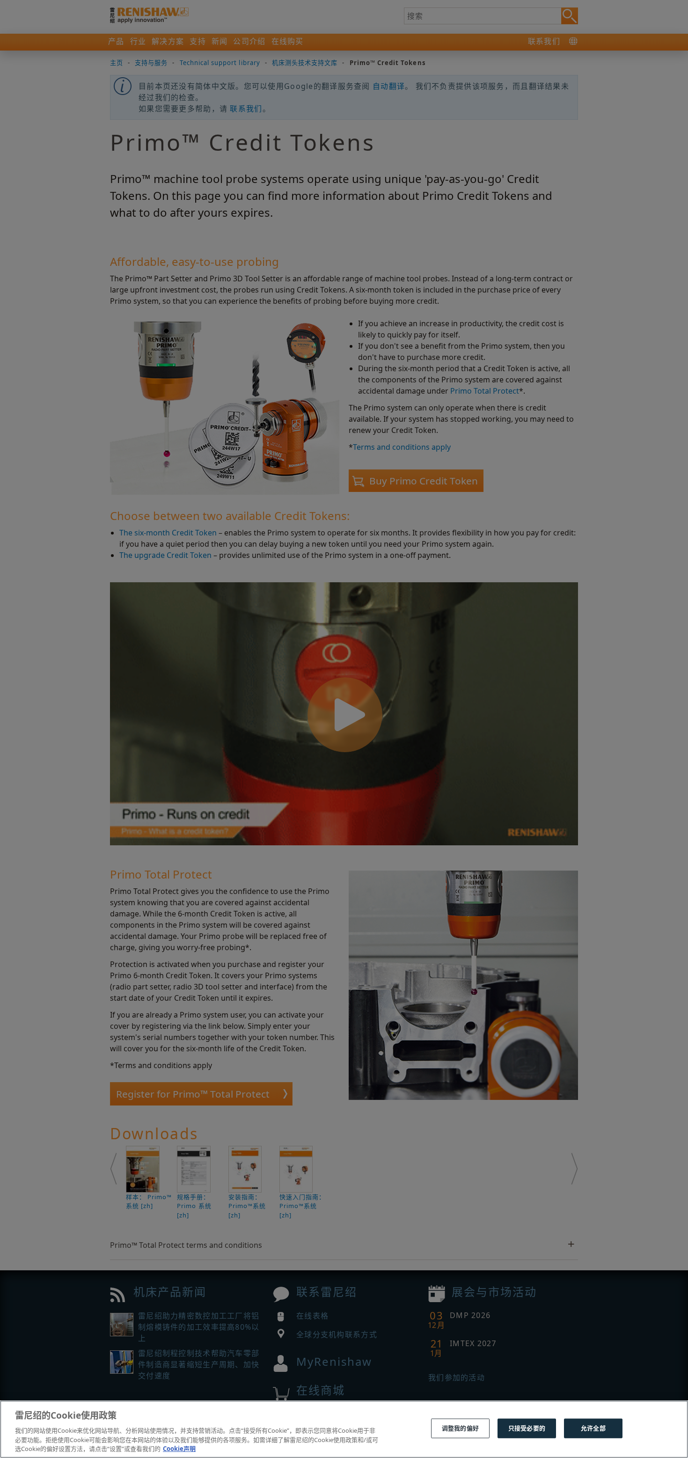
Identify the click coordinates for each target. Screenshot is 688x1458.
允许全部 (593, 1428)
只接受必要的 (526, 1428)
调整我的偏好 (460, 1428)
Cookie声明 (179, 1448)
